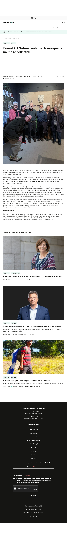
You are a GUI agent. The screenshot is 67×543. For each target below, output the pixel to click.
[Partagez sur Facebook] (57, 76)
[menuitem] (57, 27)
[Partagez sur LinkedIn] (63, 76)
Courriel (33, 467)
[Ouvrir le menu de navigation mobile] (63, 22)
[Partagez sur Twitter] (60, 76)
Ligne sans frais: (33, 418)
